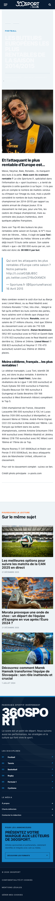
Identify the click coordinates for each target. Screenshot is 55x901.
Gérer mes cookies (12, 895)
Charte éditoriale (27, 809)
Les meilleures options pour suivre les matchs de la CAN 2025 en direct (24, 564)
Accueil (8, 22)
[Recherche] (49, 5)
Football (16, 22)
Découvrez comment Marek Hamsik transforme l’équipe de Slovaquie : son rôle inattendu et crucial (27, 673)
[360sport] (27, 4)
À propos (27, 803)
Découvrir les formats (27, 856)
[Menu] (6, 5)
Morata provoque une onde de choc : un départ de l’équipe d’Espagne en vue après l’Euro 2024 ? (25, 618)
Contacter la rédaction (27, 815)
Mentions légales (12, 887)
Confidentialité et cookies (17, 880)
